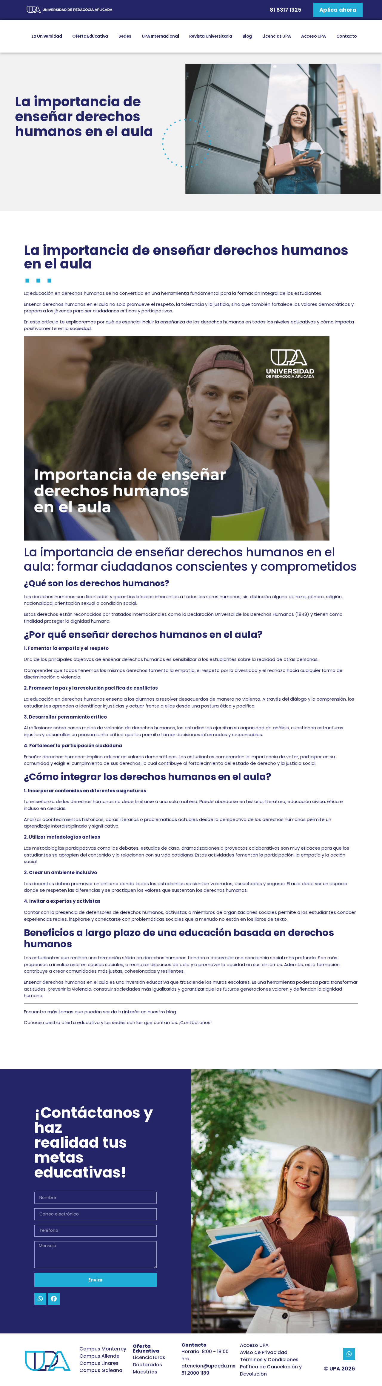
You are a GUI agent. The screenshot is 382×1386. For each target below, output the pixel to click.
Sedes (124, 36)
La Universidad (47, 36)
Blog (247, 36)
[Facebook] (54, 1299)
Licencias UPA (276, 36)
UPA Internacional (160, 36)
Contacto (346, 36)
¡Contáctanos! (195, 1022)
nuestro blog (162, 1012)
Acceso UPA (313, 36)
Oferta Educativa (90, 36)
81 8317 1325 (285, 9)
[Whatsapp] (40, 1299)
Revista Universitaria (210, 36)
